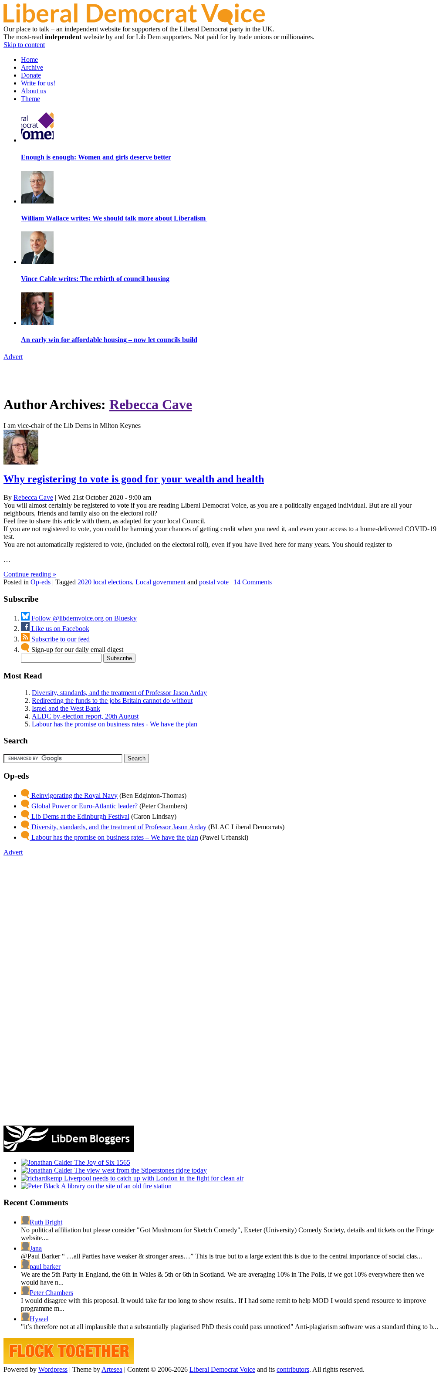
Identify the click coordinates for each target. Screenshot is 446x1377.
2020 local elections (105, 582)
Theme (30, 98)
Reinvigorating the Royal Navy (74, 795)
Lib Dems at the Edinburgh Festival (79, 816)
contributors (293, 1369)
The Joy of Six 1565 (101, 1162)
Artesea (111, 1369)
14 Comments (252, 582)
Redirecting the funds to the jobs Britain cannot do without (112, 700)
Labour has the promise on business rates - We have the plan (114, 724)
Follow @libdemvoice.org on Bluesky (83, 618)
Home (29, 59)
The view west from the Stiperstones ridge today (139, 1170)
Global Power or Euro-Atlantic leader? (84, 806)
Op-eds (40, 582)
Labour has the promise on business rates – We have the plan (114, 837)
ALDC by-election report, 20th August (85, 716)
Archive (32, 67)
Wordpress (53, 1369)
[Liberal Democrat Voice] (134, 23)
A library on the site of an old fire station (116, 1186)
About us (33, 91)
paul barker (45, 1266)
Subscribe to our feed (60, 639)
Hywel (39, 1319)
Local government (160, 582)
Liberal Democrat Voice (222, 1369)
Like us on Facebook (59, 628)
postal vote (214, 582)
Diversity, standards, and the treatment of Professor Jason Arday (119, 692)
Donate (31, 75)
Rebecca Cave (150, 404)
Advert (13, 356)
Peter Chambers (51, 1292)
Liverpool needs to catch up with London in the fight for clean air (152, 1178)
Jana (36, 1248)
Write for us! (38, 83)
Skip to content (24, 44)
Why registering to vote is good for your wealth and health (133, 479)
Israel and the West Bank (66, 708)
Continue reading (29, 574)
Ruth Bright (46, 1222)
